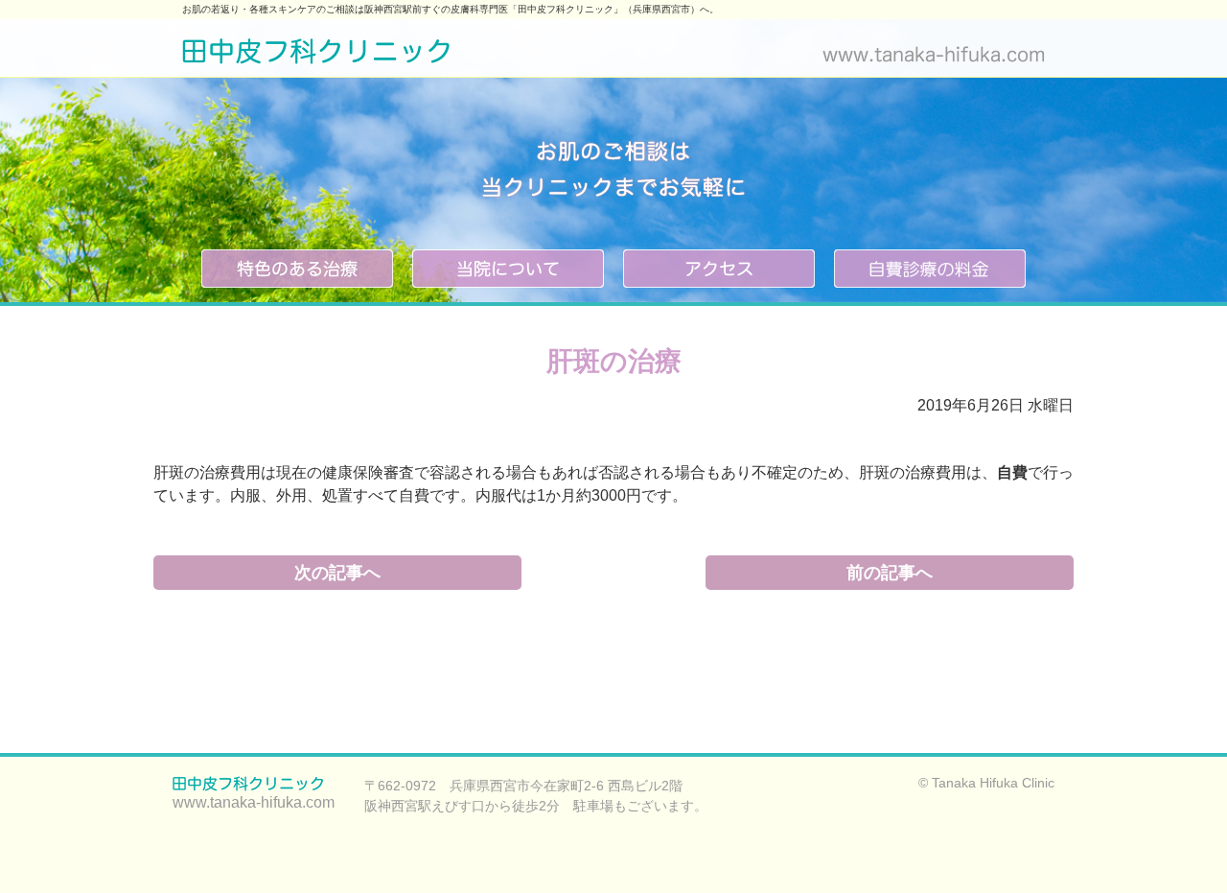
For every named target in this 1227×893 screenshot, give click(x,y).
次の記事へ (337, 572)
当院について (508, 268)
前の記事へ (889, 572)
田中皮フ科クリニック (317, 52)
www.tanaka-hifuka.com (933, 54)
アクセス (719, 268)
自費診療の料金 (930, 268)
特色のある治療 (297, 268)
